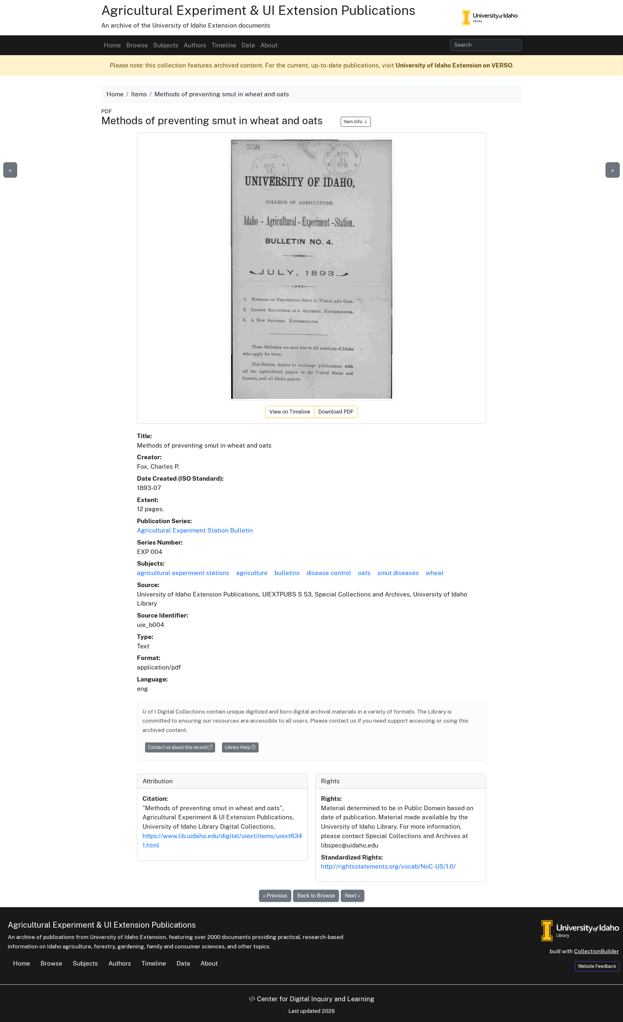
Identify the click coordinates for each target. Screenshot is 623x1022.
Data (248, 45)
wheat (435, 572)
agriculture (252, 572)
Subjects (165, 45)
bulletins (287, 572)
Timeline (224, 45)
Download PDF (336, 412)
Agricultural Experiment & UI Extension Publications (258, 10)
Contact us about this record (178, 747)
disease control (329, 572)
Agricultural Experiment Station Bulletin (195, 530)
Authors (195, 45)
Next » (352, 896)
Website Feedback (597, 966)
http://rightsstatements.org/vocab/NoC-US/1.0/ (388, 866)
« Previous (275, 896)
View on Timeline (289, 412)
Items (139, 94)
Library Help (238, 747)
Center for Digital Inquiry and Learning (314, 999)
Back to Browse (316, 896)
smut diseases (398, 572)
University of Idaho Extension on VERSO (454, 65)
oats (364, 572)
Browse (137, 45)
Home (112, 45)
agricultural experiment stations (183, 572)
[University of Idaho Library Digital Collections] (490, 17)
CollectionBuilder (596, 951)
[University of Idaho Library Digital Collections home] (580, 930)
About (268, 45)
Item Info (353, 121)
